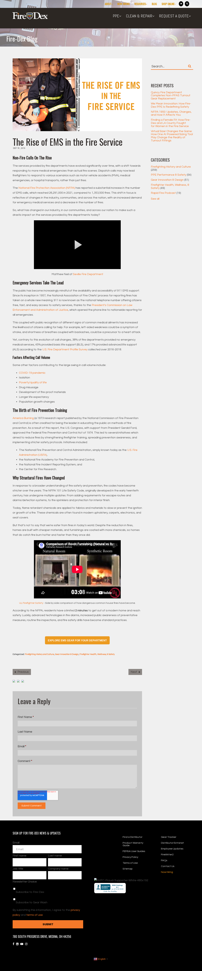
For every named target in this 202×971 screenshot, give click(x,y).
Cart (181, 3)
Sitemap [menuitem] (128, 868)
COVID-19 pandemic (32, 372)
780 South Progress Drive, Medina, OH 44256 (42, 936)
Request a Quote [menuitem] (174, 16)
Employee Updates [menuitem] (172, 848)
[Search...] (189, 66)
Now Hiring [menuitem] (123, 4)
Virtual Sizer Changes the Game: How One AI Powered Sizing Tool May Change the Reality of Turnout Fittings (172, 136)
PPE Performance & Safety (171, 174)
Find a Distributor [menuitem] (132, 837)
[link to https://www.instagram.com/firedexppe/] (26, 944)
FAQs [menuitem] (164, 860)
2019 (23, 148)
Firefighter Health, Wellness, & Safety (97, 654)
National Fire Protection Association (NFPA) (46, 187)
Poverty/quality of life (33, 382)
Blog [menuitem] (154, 4)
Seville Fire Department (88, 274)
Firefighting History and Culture (39, 654)
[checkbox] (47, 894)
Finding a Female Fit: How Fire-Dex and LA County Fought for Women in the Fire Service (170, 123)
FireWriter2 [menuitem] (167, 854)
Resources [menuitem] (140, 4)
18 (18, 148)
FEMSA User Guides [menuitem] (134, 851)
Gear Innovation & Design (67, 654)
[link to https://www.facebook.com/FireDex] (13, 944)
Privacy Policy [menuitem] (130, 857)
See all (155, 198)
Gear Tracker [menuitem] (168, 837)
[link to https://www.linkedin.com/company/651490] (17, 944)
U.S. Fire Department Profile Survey (65, 349)
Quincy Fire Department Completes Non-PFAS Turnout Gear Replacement (170, 95)
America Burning (23, 418)
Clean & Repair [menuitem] (139, 16)
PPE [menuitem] (116, 16)
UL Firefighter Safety (31, 603)
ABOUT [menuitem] (108, 4)
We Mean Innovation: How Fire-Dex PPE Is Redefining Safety (171, 105)
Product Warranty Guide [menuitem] (133, 844)
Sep (15, 148)
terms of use (34, 914)
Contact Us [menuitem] (167, 866)
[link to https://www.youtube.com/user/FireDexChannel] (21, 944)
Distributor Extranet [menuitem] (172, 843)
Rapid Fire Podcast (166, 192)
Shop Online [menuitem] (168, 4)
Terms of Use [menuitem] (130, 863)
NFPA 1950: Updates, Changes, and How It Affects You (171, 113)
